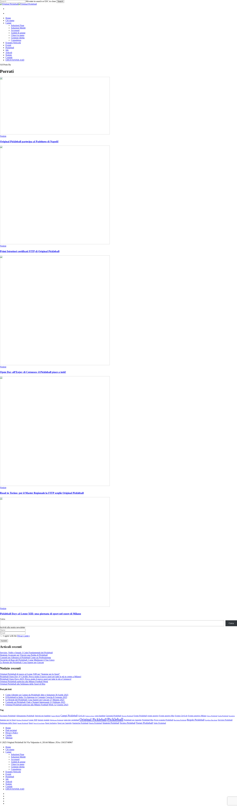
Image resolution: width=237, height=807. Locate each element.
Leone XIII (33, 720)
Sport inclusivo (51, 723)
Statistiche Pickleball (80, 723)
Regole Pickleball (195, 719)
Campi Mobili (55, 716)
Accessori (15, 759)
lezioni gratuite (44, 720)
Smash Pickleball (22, 723)
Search (60, 1)
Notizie (3, 136)
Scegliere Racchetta (211, 720)
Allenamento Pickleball (25, 716)
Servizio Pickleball (225, 720)
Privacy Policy (11, 733)
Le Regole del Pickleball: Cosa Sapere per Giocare (22, 662)
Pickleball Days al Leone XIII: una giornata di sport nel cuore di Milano (40, 613)
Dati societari (11, 730)
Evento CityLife (181, 716)
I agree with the (16, 636)
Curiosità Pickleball (113, 716)
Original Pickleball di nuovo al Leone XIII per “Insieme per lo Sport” (30, 674)
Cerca (2, 619)
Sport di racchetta (39, 723)
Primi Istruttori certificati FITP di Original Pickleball (29, 251)
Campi (8, 752)
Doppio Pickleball (127, 716)
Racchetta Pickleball (180, 720)
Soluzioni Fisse (17, 754)
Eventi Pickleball (140, 716)
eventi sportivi (153, 716)
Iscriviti (4, 641)
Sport (31, 723)
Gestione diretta (18, 767)
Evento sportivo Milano (197, 716)
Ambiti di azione (18, 762)
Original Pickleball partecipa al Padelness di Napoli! (29, 141)
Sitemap (8, 738)
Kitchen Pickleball (22, 720)
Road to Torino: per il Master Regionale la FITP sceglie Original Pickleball (42, 492)
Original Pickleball (93, 719)
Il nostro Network (13, 772)
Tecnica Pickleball (127, 723)
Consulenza (16, 769)
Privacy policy (23, 636)
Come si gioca (89, 716)
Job (7, 779)
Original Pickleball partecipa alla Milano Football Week (24, 681)
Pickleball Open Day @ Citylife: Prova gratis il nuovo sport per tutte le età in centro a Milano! (40, 676)
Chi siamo (9, 749)
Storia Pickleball (95, 723)
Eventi (8, 774)
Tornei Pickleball (144, 723)
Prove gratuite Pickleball (163, 720)
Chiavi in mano (17, 764)
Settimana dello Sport (8, 723)
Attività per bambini (43, 716)
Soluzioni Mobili (18, 757)
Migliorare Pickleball (56, 720)
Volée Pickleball (159, 723)
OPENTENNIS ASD (14, 789)
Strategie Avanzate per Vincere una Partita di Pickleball (24, 655)
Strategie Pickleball (110, 723)
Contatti (8, 786)
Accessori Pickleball (8, 716)
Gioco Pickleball (212, 716)
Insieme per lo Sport (8, 720)
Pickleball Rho (147, 720)
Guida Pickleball (223, 716)
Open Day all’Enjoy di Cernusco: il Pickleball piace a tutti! (33, 372)
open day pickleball (71, 720)
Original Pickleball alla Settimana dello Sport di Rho (22, 684)
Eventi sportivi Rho (166, 716)
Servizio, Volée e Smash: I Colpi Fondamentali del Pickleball (26, 652)
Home (8, 728)
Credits (8, 735)
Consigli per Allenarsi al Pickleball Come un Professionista (25, 657)
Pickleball (115, 719)
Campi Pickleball (69, 715)
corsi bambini (100, 716)
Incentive (232, 716)
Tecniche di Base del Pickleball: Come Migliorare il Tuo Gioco (27, 660)
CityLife (81, 716)
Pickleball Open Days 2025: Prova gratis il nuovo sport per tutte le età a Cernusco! (35, 679)
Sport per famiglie (64, 723)
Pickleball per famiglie (133, 720)
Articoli (8, 781)
